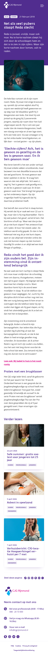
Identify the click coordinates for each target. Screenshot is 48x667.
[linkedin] (39, 578)
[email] (29, 578)
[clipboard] (25, 578)
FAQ (12, 646)
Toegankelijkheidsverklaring (24, 650)
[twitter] (42, 578)
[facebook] (35, 578)
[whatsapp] (32, 578)
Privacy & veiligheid (30, 646)
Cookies (18, 646)
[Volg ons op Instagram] (9, 636)
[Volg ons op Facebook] (5, 636)
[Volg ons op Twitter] (17, 636)
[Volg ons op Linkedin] (13, 636)
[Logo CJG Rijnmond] (18, 596)
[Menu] (42, 6)
